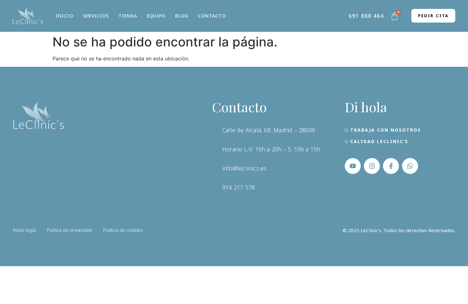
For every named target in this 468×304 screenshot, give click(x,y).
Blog (181, 16)
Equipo (156, 16)
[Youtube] (353, 166)
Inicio (64, 16)
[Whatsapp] (410, 166)
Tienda (127, 16)
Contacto (212, 16)
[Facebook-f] (391, 166)
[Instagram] (372, 166)
